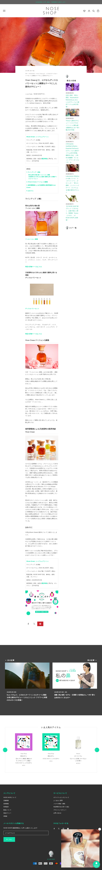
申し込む (9, 839)
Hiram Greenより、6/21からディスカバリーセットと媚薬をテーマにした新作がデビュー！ (41, 74)
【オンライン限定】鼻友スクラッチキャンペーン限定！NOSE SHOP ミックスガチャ (23, 761)
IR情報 (5, 816)
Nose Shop (24, 754)
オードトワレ (78, 756)
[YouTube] (68, 828)
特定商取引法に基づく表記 (61, 806)
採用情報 (6, 803)
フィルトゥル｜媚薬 (31, 239)
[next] (97, 750)
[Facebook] (54, 828)
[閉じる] (99, 829)
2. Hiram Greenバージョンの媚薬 (37, 182)
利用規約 (6, 806)
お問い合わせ (57, 813)
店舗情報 (6, 800)
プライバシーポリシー (59, 810)
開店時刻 (44, 158)
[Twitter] (58, 828)
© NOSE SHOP (51, 859)
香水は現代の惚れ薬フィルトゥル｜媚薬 (39, 175)
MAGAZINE (32, 74)
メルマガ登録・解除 (59, 803)
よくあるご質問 (58, 800)
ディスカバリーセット (32, 308)
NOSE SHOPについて (9, 797)
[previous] (5, 750)
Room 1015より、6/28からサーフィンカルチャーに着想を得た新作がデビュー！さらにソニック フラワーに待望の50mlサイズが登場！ (27, 697)
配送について (7, 810)
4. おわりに (30, 190)
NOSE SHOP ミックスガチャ (51, 759)
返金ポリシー (7, 813)
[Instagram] (63, 828)
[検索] (94, 11)
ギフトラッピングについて (61, 797)
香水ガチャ (23, 756)
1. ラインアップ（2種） (33, 172)
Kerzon (78, 754)
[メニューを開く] (4, 11)
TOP (26, 74)
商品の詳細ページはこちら (33, 266)
